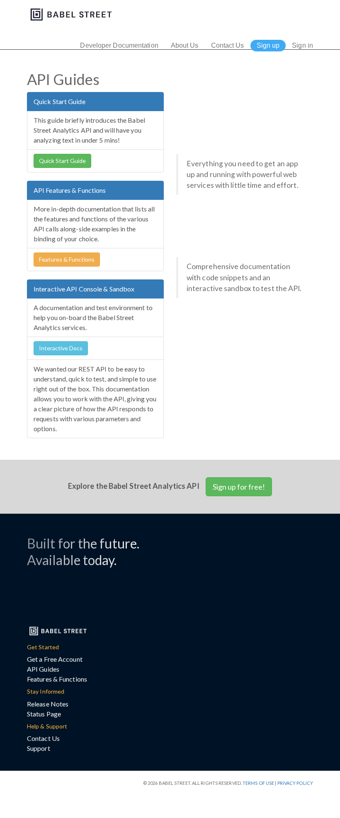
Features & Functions (67, 259)
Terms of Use (258, 783)
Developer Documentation (119, 45)
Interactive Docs (61, 348)
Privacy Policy (295, 783)
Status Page (44, 714)
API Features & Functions (70, 190)
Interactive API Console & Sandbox (84, 289)
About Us (185, 45)
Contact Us (227, 45)
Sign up (268, 45)
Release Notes (47, 704)
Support (38, 748)
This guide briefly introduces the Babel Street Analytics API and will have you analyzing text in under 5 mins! (89, 130)
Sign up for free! (239, 486)
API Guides (43, 669)
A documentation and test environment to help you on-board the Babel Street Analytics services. (93, 317)
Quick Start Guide (59, 101)
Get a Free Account (55, 659)
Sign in (302, 45)
